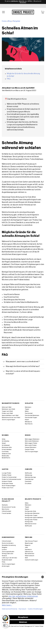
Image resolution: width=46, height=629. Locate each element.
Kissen (27, 419)
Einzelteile (28, 483)
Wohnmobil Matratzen (32, 441)
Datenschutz (29, 551)
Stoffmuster (28, 473)
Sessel (4, 443)
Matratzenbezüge (30, 477)
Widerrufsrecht (29, 555)
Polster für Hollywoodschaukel (11, 479)
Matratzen (28, 407)
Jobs (26, 547)
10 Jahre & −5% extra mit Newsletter (23, 1)
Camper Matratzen (30, 447)
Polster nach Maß (7, 413)
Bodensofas (5, 455)
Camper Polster (29, 449)
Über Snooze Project (31, 541)
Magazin (28, 545)
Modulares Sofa (7, 447)
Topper (27, 409)
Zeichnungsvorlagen (8, 419)
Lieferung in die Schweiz (9, 557)
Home (4, 21)
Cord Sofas (5, 451)
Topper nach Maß (7, 411)
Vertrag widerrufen (7, 553)
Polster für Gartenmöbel (9, 477)
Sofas (3, 439)
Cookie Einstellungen (31, 560)
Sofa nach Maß (6, 407)
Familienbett (29, 413)
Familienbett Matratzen (32, 415)
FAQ (8, 79)
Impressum (28, 549)
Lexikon (4, 549)
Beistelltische (6, 457)
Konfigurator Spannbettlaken (34, 517)
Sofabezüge (28, 475)
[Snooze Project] (23, 12)
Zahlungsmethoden (8, 551)
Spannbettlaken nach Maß (10, 415)
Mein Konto (5, 509)
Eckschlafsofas (6, 449)
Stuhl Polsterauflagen (8, 485)
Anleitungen (6, 566)
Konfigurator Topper (31, 515)
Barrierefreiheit (29, 553)
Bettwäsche (28, 421)
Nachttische (29, 424)
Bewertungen (29, 543)
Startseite (5, 505)
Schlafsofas (5, 441)
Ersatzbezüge (29, 479)
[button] (3, 12)
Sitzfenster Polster (7, 483)
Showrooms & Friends (8, 507)
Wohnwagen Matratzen (32, 439)
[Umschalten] (4, 362)
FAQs (3, 562)
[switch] (5, 625)
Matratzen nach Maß (8, 409)
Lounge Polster (6, 473)
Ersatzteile (28, 481)
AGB (26, 557)
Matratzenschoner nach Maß (11, 417)
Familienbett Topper (31, 417)
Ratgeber (16, 21)
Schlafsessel (6, 445)
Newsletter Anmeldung (9, 545)
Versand (4, 555)
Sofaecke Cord (6, 453)
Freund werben (6, 513)
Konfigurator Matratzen (32, 513)
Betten (27, 411)
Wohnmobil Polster (31, 445)
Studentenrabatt (7, 560)
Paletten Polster (7, 475)
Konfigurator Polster (31, 519)
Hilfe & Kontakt (6, 511)
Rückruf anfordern (7, 543)
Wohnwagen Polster (31, 443)
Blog (9, 21)
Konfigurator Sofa (30, 511)
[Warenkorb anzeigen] (42, 12)
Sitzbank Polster (7, 481)
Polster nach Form (7, 487)
